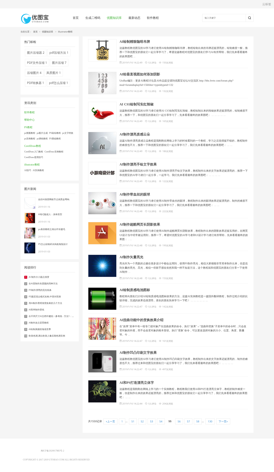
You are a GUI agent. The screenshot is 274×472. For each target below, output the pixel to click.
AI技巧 (27, 170)
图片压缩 (59, 63)
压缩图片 (34, 73)
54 (160, 421)
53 (151, 421)
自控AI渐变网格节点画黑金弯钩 (53, 199)
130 (210, 421)
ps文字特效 (67, 133)
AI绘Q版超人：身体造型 (50, 214)
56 (179, 421)
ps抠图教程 (29, 133)
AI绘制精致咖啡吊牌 (134, 41)
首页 (76, 18)
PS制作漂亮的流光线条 (40, 290)
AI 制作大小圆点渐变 (39, 277)
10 (25, 336)
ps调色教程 (42, 138)
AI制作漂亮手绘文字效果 (138, 164)
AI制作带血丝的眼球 (134, 194)
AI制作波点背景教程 (39, 322)
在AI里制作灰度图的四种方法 (43, 283)
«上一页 (110, 421)
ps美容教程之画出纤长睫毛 (51, 229)
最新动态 (134, 18)
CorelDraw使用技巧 (33, 157)
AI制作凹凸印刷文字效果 (138, 352)
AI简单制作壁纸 (36, 309)
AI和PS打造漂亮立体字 (136, 383)
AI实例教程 (38, 170)
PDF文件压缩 (37, 63)
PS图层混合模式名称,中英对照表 (45, 296)
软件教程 (153, 18)
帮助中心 (29, 119)
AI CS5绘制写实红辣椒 (136, 104)
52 (142, 421)
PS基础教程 (55, 138)
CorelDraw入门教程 (33, 151)
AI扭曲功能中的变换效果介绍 (141, 320)
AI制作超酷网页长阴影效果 (139, 224)
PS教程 (28, 127)
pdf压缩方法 (58, 53)
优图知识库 (114, 18)
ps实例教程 (29, 138)
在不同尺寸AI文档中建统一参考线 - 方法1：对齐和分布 (56, 316)
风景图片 (53, 73)
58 (197, 421)
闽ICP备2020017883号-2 (52, 450)
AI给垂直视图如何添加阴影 (139, 74)
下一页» (223, 421)
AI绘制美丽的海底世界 (40, 329)
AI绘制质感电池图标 (134, 290)
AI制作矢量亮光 (131, 257)
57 (188, 421)
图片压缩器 (35, 53)
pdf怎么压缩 (58, 83)
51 (132, 421)
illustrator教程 (65, 31)
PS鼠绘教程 (55, 133)
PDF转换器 (35, 83)
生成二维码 (92, 18)
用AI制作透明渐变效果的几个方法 (45, 303)
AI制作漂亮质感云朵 (134, 134)
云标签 (266, 4)
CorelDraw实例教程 (54, 151)
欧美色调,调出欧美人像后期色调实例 (47, 335)
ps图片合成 (42, 133)
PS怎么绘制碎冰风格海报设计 (53, 244)
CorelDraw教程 (32, 146)
